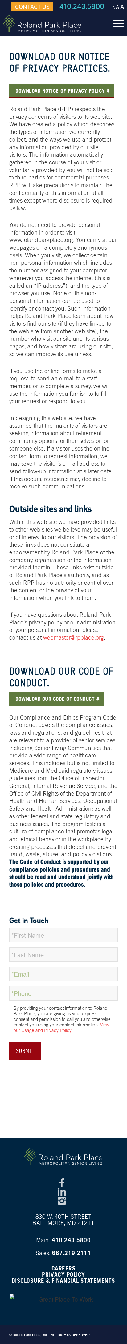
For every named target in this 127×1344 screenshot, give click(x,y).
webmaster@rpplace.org (73, 637)
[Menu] (115, 23)
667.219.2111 (71, 1253)
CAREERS (63, 1268)
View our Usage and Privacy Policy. (61, 1027)
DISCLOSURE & (31, 1280)
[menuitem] (115, 23)
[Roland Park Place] (51, 23)
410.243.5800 (81, 6)
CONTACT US (32, 6)
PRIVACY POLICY (63, 1274)
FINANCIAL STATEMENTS (83, 1280)
